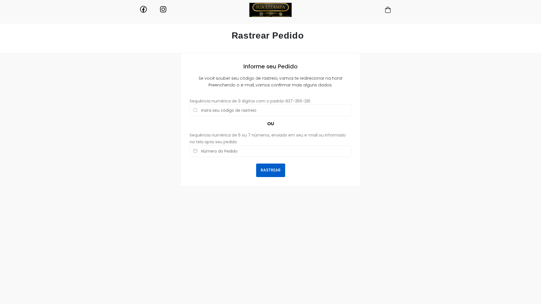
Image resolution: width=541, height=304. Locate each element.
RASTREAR (271, 170)
